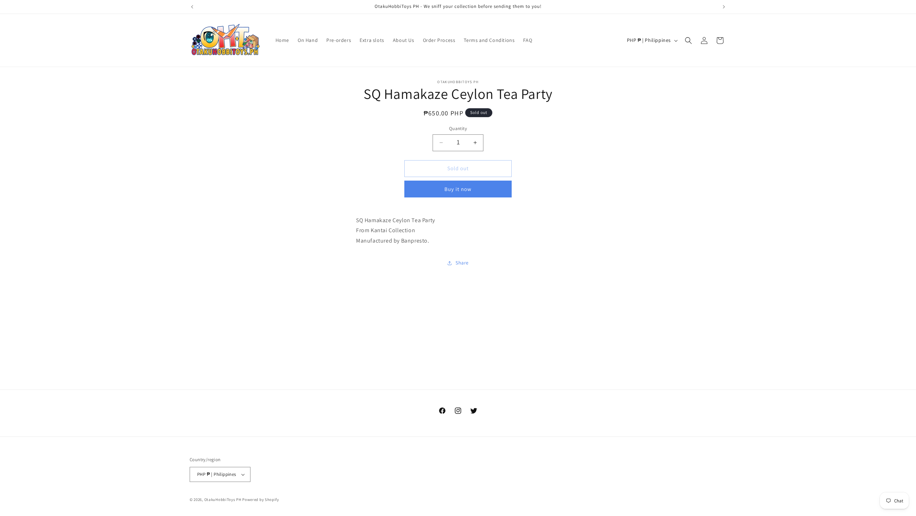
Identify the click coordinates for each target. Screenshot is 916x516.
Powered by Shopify (260, 499)
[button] (688, 40)
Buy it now (458, 189)
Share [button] (462, 262)
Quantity (458, 128)
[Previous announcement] (192, 7)
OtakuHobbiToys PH (223, 499)
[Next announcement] (724, 7)
